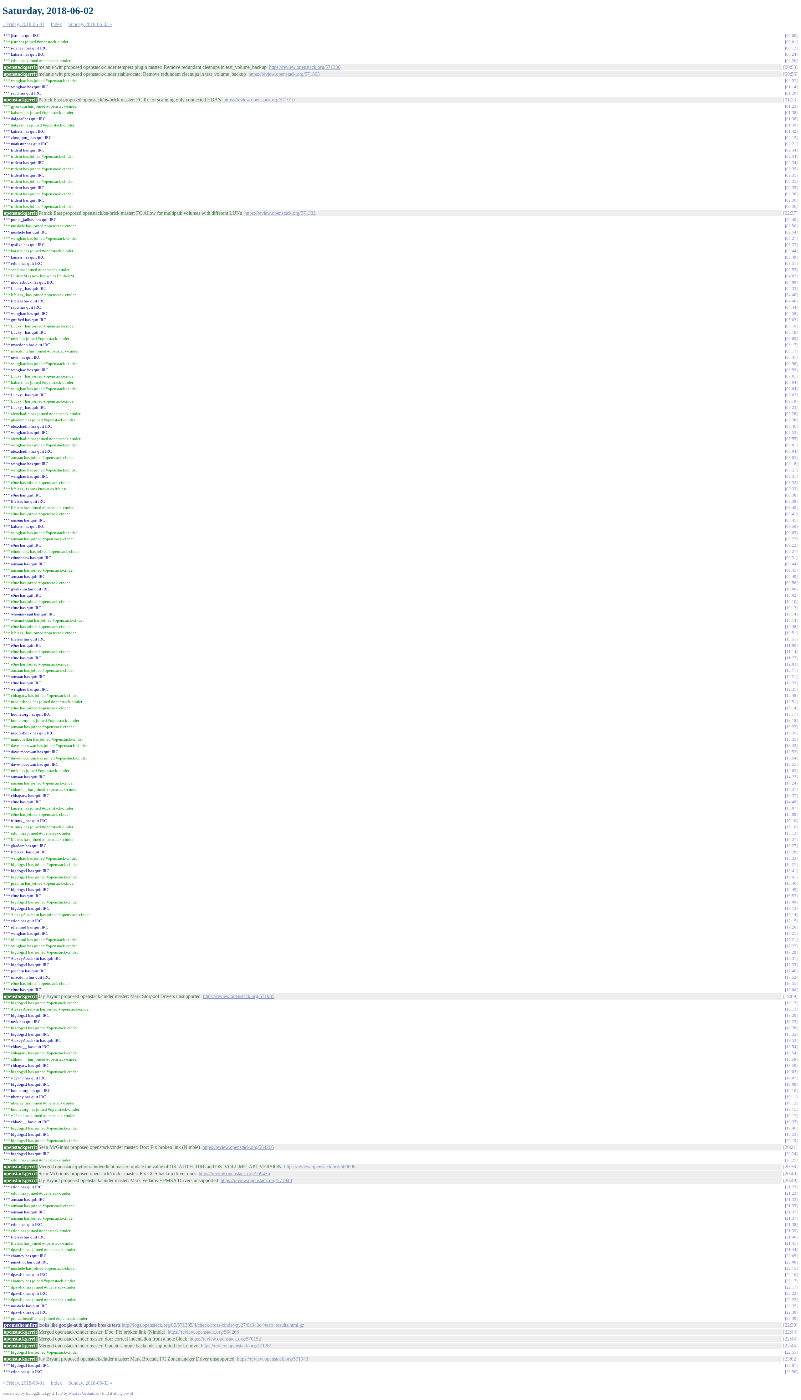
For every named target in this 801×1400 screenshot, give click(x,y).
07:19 (791, 401)
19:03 (791, 1071)
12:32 (791, 683)
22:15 (791, 1268)
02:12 (791, 137)
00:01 (791, 41)
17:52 (791, 977)
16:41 (791, 870)
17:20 (791, 927)
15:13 (791, 833)
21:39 (791, 1230)
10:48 (791, 626)
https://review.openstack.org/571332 (280, 213)
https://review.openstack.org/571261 (236, 1345)
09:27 (791, 551)
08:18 (791, 463)
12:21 (791, 676)
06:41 (791, 357)
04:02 (791, 276)
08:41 (791, 514)
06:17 (791, 344)
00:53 (790, 67)
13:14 (791, 708)
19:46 (791, 1128)
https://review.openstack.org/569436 (234, 1173)
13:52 (791, 751)
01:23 (790, 99)
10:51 (791, 633)
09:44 (791, 564)
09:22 (791, 539)
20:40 (790, 1173)
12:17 (791, 670)
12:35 (791, 689)
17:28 (791, 952)
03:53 (791, 269)
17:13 (791, 908)
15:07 (791, 808)
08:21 (791, 470)
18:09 (790, 996)
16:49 (791, 889)
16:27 (791, 839)
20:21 (790, 1147)
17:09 (791, 902)
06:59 (791, 370)
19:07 (791, 1078)
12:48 (791, 695)
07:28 (791, 413)
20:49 (790, 1180)
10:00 (791, 589)
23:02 (790, 1358)
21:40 (791, 1237)
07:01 (791, 376)
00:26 (791, 60)
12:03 (791, 664)
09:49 (791, 576)
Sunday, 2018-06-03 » (90, 24)
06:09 (791, 338)
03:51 (791, 263)
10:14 (791, 614)
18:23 (791, 1021)
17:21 (791, 933)
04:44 (791, 307)
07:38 (791, 420)
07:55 (791, 438)
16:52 (791, 895)
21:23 (791, 1187)
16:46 (791, 883)
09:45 (791, 570)
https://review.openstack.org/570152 (225, 1338)
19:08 (791, 1084)
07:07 (791, 395)
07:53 (791, 432)
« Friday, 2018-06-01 (23, 24)
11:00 (791, 645)
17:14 (791, 914)
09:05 (791, 532)
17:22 (791, 946)
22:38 (791, 1312)
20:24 (791, 1153)
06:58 (791, 363)
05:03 (791, 319)
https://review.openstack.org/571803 (284, 74)
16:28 (791, 852)
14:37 (791, 789)
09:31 (791, 557)
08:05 (791, 457)
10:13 (791, 607)
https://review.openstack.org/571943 (272, 1358)
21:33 (791, 1199)
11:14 (791, 651)
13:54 (791, 758)
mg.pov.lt (125, 1393)
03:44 (791, 251)
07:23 (791, 407)
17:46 (791, 971)
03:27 (791, 238)
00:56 (790, 74)
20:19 (791, 1140)
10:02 (791, 595)
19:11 (791, 1096)
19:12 (791, 1103)
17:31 (791, 958)
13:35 (791, 733)
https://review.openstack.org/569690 (319, 1166)
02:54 (791, 232)
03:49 (791, 257)
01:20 (791, 93)
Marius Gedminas (84, 1393)
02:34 (791, 150)
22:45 (790, 1345)
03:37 (791, 244)
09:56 (791, 582)
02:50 (791, 226)
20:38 (790, 1166)
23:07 (791, 1365)
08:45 (791, 520)
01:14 (791, 87)
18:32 (791, 1034)
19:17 (791, 1115)
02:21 (791, 144)
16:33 (791, 858)
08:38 (791, 495)
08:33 (791, 488)
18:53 (791, 1040)
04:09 (791, 282)
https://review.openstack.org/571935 (238, 996)
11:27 (791, 658)
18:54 (791, 1046)
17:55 (791, 983)
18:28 (791, 1028)
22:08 (791, 1262)
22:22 (791, 1293)
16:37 (791, 864)
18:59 (791, 1059)
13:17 (791, 714)
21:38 (791, 1224)
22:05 (791, 1255)
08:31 (791, 476)
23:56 (791, 1371)
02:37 (790, 213)
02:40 (791, 219)
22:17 (791, 1281)
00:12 (791, 48)
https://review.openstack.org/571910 (259, 99)
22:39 (791, 1318)
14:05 (791, 770)
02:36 (791, 194)
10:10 (791, 601)
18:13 (791, 1003)
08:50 (791, 526)
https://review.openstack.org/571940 (256, 1180)
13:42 (791, 745)
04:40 (791, 294)
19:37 (791, 1121)
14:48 (791, 802)
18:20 (791, 1015)
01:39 (791, 125)
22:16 (791, 1274)
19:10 (791, 1090)
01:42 (791, 131)
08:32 (791, 482)
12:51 (791, 701)
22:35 (791, 1306)
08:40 (791, 507)
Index (56, 24)
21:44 (791, 1249)
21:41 (791, 1243)
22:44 (790, 1332)
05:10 (791, 326)
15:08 (791, 814)
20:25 (791, 1160)
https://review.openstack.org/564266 (238, 1147)
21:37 (791, 1212)
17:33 (791, 964)
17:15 (791, 921)
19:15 (791, 1109)
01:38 (791, 112)
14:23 (791, 777)
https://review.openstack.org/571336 (304, 67)
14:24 (791, 783)
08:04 (791, 451)
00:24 (791, 54)
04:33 (791, 288)
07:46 (791, 426)
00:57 (791, 80)
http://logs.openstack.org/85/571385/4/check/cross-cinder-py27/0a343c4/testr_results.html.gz (213, 1325)
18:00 (791, 989)
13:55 (791, 764)
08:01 (791, 445)
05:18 (791, 332)
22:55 (791, 1352)
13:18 (791, 720)
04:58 (791, 313)
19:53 (791, 1134)
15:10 (791, 820)
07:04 (791, 382)
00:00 (791, 35)
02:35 (791, 169)
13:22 (791, 726)
